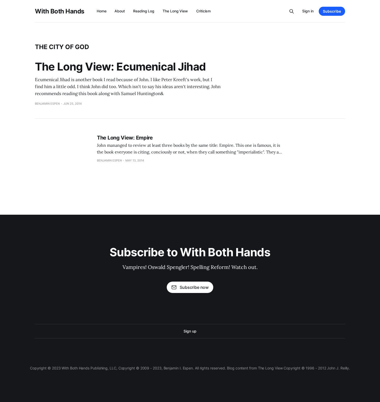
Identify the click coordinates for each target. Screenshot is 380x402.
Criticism (203, 11)
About (120, 11)
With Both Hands (59, 11)
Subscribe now (194, 287)
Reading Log (143, 11)
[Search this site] (291, 11)
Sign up (190, 331)
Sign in (308, 11)
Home (102, 11)
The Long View (175, 11)
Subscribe (332, 11)
